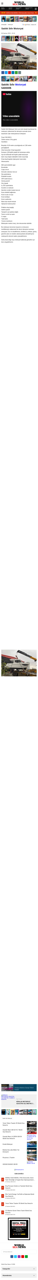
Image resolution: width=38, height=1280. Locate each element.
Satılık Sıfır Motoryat (7, 1118)
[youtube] (22, 1256)
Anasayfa (3, 24)
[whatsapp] (26, 1256)
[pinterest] (12, 72)
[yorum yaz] (19, 72)
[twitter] (6, 72)
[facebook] (2, 72)
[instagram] (19, 1256)
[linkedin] (9, 72)
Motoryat (10, 24)
